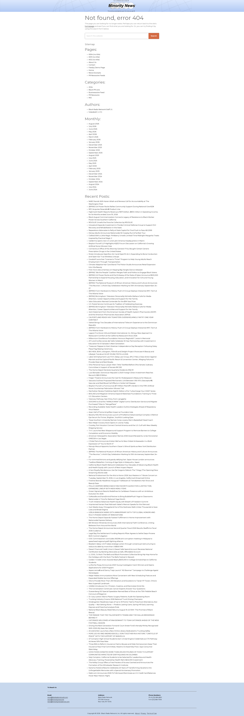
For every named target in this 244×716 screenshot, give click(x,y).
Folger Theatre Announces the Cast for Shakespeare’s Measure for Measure (120, 378)
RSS (90, 98)
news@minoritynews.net (55, 699)
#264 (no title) (94, 54)
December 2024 (95, 174)
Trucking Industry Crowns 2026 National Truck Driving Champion (116, 599)
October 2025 (94, 150)
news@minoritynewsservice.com (58, 702)
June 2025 (93, 161)
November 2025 (95, 147)
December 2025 (95, 145)
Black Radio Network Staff (99, 109)
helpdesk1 (93, 112)
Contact (92, 65)
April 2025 (93, 166)
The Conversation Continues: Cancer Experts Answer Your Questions (117, 589)
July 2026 (92, 126)
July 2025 (92, 158)
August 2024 (94, 184)
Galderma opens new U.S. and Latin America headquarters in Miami (116, 241)
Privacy (143, 713)
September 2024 (96, 182)
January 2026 (94, 142)
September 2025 (95, 153)
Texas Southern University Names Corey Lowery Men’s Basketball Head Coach (121, 420)
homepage (89, 26)
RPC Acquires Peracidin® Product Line (104, 209)
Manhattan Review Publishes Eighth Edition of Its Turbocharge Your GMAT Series (122, 391)
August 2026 (94, 124)
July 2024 (92, 187)
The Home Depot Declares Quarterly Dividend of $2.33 (111, 370)
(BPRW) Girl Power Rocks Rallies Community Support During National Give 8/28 (121, 207)
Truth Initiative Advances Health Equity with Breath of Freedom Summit (118, 502)
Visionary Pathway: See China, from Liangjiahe (107, 399)
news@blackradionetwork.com (57, 697)
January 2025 (94, 171)
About (137, 713)
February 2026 (95, 140)
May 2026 (92, 132)
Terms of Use (152, 713)
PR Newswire (94, 95)
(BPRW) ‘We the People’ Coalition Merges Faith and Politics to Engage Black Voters (123, 272)
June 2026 (93, 129)
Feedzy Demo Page (97, 67)
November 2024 (95, 176)
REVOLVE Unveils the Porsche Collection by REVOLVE (111, 222)
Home (91, 70)
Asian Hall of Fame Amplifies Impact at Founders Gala (111, 412)
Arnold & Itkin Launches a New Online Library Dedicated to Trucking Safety (119, 631)
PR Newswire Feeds (97, 75)
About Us (92, 62)
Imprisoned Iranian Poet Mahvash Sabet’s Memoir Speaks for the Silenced (119, 504)
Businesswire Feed (96, 92)
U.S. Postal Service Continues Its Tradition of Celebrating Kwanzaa (115, 304)
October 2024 (94, 179)
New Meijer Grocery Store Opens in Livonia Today (109, 423)
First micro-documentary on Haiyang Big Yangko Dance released (115, 270)
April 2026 (93, 134)
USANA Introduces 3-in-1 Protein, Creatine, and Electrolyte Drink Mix (116, 586)
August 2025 (94, 155)
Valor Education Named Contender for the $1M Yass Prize (112, 301)
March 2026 (93, 137)
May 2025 (92, 163)
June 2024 (93, 190)
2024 (91, 87)
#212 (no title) (94, 60)
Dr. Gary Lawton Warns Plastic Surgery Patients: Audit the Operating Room (119, 597)
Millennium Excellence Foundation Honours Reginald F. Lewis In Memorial (119, 338)
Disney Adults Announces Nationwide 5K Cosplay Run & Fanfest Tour (117, 233)
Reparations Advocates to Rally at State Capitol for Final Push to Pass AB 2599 (120, 230)
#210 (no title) (94, 57)
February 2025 (94, 168)
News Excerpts (95, 73)
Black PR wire (94, 90)
